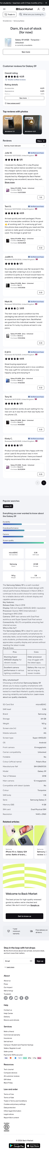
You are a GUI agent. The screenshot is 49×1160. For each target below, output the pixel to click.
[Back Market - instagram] (6, 998)
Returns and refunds (11, 1020)
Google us (34, 905)
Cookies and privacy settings (14, 1104)
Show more (10, 182)
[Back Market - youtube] (16, 998)
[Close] (46, 3)
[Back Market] (24, 9)
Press (6, 984)
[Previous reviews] (37, 482)
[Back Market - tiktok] (11, 998)
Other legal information (12, 1111)
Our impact (8, 987)
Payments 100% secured (13, 1055)
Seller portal (8, 1051)
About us (7, 981)
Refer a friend (9, 1031)
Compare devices (10, 1073)
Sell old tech (8, 1041)
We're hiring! (8, 991)
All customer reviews (12, 1076)
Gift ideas (7, 1079)
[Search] (21, 14)
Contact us (8, 1010)
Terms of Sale (9, 1097)
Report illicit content (11, 1117)
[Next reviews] (43, 482)
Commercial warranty (12, 1035)
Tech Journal (8, 1069)
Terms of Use (9, 1094)
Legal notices (9, 1114)
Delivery (7, 1017)
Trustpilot (7, 994)
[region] (24, 125)
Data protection (10, 1107)
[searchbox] (34, 14)
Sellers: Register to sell (12, 1048)
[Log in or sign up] (38, 9)
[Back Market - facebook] (21, 998)
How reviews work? (13, 103)
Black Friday (8, 1083)
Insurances (8, 1038)
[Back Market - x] (27, 998)
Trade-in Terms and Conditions (15, 1101)
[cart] (43, 9)
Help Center (8, 1013)
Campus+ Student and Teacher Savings (18, 1045)
